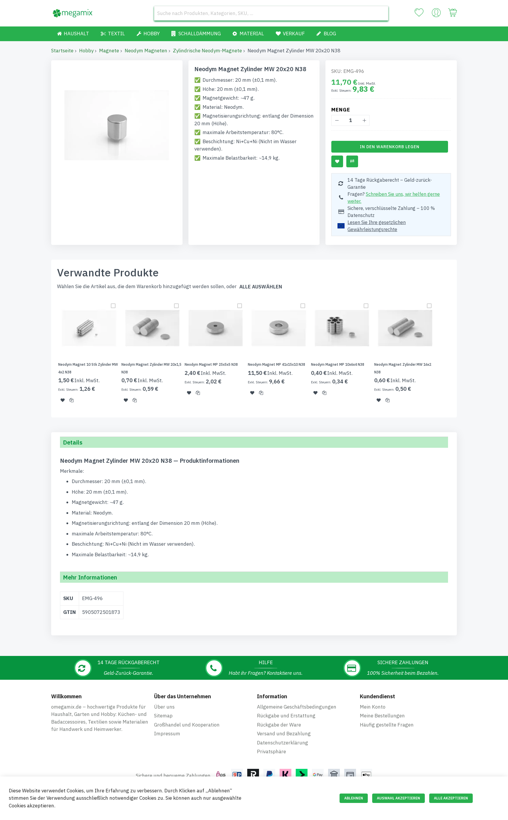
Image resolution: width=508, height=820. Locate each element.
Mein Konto (372, 707)
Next (458, 354)
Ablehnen (353, 798)
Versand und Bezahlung (284, 733)
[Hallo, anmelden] (436, 14)
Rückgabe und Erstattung (286, 715)
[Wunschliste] (419, 12)
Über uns (164, 707)
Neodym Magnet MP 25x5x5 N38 (211, 364)
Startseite (62, 50)
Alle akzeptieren (451, 798)
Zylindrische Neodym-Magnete (207, 50)
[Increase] (364, 120)
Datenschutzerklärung (282, 742)
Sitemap (163, 715)
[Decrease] (337, 120)
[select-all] (261, 286)
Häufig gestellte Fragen (387, 725)
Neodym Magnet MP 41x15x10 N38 (276, 364)
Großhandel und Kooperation (187, 725)
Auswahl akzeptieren (398, 798)
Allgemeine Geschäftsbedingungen (296, 707)
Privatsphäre (271, 751)
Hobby (86, 50)
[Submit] (381, 13)
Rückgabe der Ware (279, 725)
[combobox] (271, 13)
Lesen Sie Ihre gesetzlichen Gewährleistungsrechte (376, 225)
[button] (62, 400)
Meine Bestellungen (382, 715)
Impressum (167, 733)
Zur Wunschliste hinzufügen (337, 161)
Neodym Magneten (146, 50)
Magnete (109, 50)
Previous (49, 354)
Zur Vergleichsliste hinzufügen (352, 161)
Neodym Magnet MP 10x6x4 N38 (337, 364)
